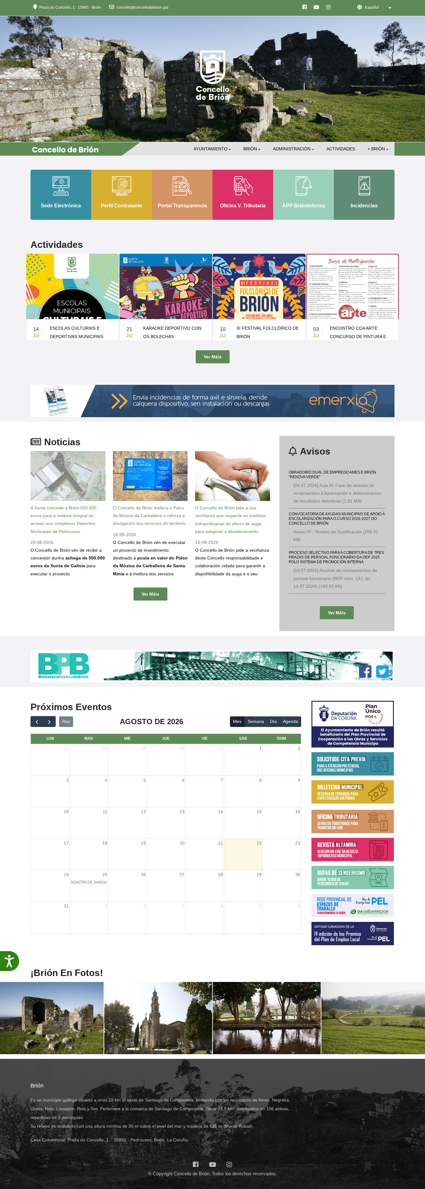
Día (273, 721)
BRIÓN (250, 148)
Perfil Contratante (121, 205)
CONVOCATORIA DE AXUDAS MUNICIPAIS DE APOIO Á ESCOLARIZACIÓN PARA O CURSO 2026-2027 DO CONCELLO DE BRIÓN (337, 518)
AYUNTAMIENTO (210, 148)
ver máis (213, 356)
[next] (49, 721)
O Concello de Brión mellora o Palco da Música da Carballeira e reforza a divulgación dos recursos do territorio (149, 515)
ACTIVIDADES (340, 148)
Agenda (290, 721)
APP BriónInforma (303, 205)
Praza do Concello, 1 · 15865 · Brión (70, 7)
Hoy (66, 721)
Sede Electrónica (61, 205)
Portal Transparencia (182, 205)
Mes (237, 721)
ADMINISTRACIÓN (292, 148)
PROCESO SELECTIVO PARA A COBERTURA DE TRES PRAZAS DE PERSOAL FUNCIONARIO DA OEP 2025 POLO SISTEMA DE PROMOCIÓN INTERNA (336, 557)
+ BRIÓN (376, 148)
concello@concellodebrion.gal (142, 7)
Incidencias (364, 205)
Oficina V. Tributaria (243, 205)
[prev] (36, 721)
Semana (256, 721)
